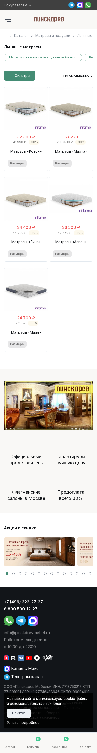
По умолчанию (76, 76)
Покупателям (15, 5)
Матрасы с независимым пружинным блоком (43, 57)
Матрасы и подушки (52, 36)
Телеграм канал (26, 676)
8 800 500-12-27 (20, 608)
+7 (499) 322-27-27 (23, 601)
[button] (7, 573)
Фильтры (22, 75)
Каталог (21, 36)
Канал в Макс (24, 668)
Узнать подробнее (23, 722)
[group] (39, 551)
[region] (48, 33)
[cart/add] (41, 163)
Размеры (17, 163)
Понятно (19, 713)
